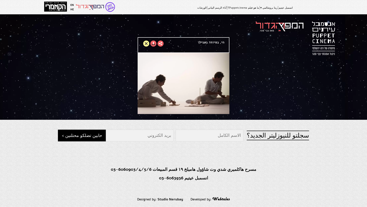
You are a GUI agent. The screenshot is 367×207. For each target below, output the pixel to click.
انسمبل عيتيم (286, 7)
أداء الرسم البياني (217, 7)
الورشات (202, 7)
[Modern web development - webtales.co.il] (221, 199)
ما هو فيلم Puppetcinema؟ (243, 7)
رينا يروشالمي (269, 7)
